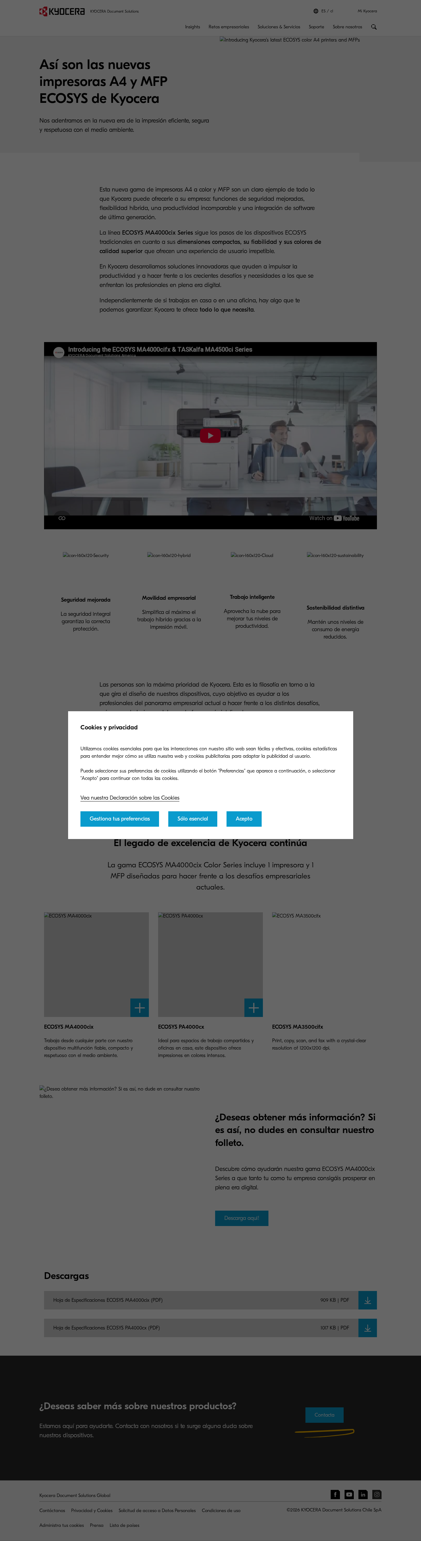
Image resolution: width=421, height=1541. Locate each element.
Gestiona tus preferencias (120, 819)
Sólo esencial (193, 819)
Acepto (244, 819)
